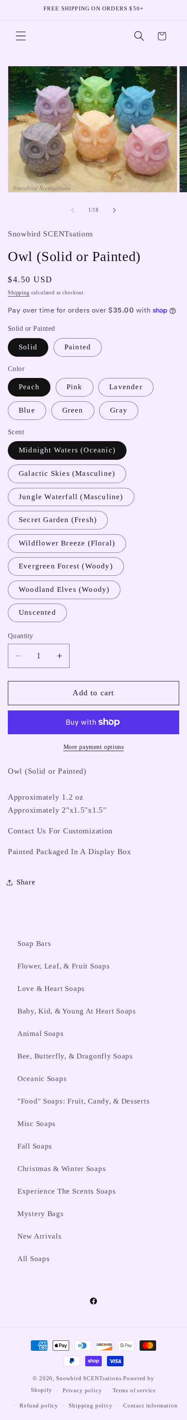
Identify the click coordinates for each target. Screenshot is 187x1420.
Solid (28, 347)
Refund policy (39, 1405)
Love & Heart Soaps (51, 988)
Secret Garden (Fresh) (58, 520)
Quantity (20, 635)
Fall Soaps (34, 1146)
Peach (29, 387)
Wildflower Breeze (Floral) (67, 543)
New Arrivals (39, 1236)
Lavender (126, 387)
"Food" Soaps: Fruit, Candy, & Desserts (83, 1101)
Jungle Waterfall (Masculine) (71, 497)
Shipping (19, 293)
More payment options (93, 746)
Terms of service (134, 1390)
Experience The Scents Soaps (66, 1191)
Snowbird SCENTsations (89, 1378)
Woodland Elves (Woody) (64, 589)
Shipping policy (91, 1405)
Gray (118, 410)
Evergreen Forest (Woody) (66, 566)
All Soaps (33, 1259)
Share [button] (26, 882)
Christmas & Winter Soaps (61, 1169)
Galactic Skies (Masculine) (67, 473)
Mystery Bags (40, 1214)
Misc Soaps (36, 1124)
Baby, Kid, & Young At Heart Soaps (76, 1011)
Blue (27, 410)
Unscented (37, 612)
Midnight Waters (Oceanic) (67, 450)
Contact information (150, 1405)
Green (72, 410)
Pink (75, 387)
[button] (21, 36)
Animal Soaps (40, 1034)
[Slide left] (72, 209)
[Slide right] (114, 209)
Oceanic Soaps (42, 1079)
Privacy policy (82, 1390)
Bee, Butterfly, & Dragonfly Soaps (75, 1056)
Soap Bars (34, 943)
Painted (77, 347)
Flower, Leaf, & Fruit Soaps (63, 966)
